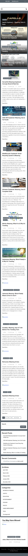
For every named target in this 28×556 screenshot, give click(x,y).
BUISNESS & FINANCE (8, 114)
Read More (4, 103)
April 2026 (5, 470)
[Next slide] (26, 1)
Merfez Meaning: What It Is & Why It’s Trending (14, 452)
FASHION (4, 19)
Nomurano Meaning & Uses (10, 362)
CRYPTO (16, 114)
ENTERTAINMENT (6, 33)
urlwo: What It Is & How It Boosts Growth (14, 539)
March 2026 (6, 473)
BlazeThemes (15, 550)
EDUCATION (5, 46)
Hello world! (20, 461)
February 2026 (6, 476)
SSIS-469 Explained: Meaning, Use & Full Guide (14, 440)
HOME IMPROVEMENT (8, 508)
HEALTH (4, 60)
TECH (20, 114)
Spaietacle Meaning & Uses (10, 396)
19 (16, 417)
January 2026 (6, 479)
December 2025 (6, 482)
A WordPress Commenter (9, 461)
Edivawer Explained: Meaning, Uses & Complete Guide (6, 1)
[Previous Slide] (24, 1)
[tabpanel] (14, 533)
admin (4, 86)
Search (4, 424)
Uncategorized (7, 78)
